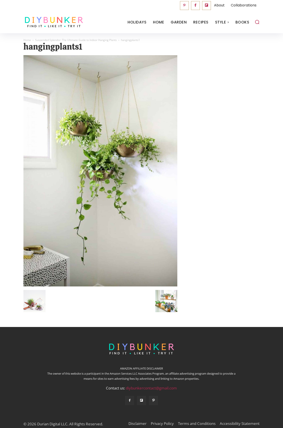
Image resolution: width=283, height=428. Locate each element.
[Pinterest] (184, 5)
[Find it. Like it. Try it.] (52, 22)
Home (27, 40)
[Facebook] (195, 5)
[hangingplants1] (100, 285)
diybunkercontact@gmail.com (151, 388)
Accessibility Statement (240, 424)
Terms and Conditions (197, 424)
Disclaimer (137, 424)
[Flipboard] (206, 5)
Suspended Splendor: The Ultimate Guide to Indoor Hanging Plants (76, 40)
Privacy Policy (162, 424)
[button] (257, 21)
